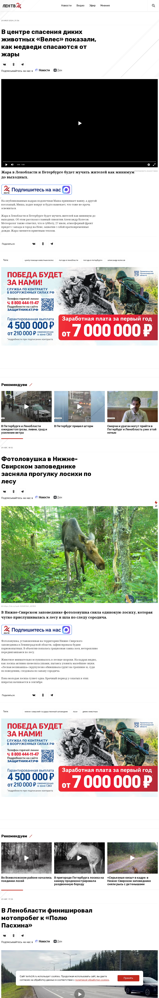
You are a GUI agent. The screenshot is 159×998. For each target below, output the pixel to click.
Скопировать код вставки (146, 171)
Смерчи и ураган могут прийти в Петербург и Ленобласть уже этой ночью (131, 429)
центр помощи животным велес (39, 260)
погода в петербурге (92, 260)
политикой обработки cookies (92, 979)
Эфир (92, 5)
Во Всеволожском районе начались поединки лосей (26, 879)
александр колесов (116, 260)
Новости (66, 5)
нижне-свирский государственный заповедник (46, 711)
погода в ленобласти (68, 260)
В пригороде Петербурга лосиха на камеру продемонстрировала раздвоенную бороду (79, 881)
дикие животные (90, 711)
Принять (128, 978)
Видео (80, 5)
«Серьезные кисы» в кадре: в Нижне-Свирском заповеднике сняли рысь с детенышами (129, 881)
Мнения (105, 5)
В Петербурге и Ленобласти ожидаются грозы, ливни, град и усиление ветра (24, 429)
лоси (75, 711)
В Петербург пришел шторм (73, 426)
